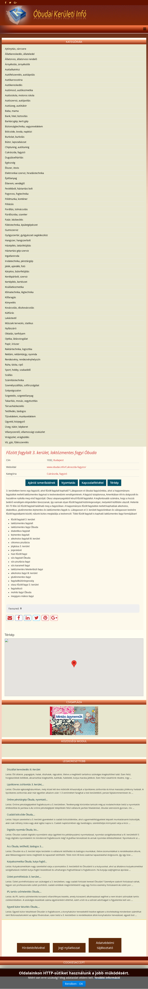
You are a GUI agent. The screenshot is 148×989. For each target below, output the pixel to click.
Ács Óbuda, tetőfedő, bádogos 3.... (25, 846)
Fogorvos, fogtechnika (17, 193)
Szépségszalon (13, 390)
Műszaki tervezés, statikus (19, 323)
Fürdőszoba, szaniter (16, 214)
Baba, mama (12, 110)
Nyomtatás (68, 482)
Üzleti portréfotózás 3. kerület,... (24, 876)
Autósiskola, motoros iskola (19, 95)
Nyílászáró (10, 328)
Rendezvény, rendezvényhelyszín (22, 359)
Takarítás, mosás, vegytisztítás (21, 400)
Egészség (10, 162)
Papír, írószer (12, 343)
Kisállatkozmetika (14, 286)
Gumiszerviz (11, 229)
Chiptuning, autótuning (17, 147)
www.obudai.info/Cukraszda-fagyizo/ (66, 467)
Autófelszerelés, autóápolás (20, 74)
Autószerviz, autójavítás (17, 100)
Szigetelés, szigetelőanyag (19, 395)
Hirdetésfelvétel (33, 948)
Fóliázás (9, 204)
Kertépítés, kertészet (16, 281)
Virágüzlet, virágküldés (17, 437)
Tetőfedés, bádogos (15, 411)
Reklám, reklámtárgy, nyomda (21, 354)
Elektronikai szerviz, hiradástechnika (24, 173)
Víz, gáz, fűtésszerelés (17, 442)
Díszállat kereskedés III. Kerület (23, 769)
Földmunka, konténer (16, 198)
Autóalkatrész (12, 69)
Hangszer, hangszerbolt (18, 240)
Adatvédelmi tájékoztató (105, 945)
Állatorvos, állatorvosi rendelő (21, 59)
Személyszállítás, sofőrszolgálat (22, 385)
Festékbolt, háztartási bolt (19, 188)
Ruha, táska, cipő (14, 364)
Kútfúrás (9, 312)
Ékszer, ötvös (12, 167)
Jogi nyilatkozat (69, 948)
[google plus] (15, 2)
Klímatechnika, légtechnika (19, 292)
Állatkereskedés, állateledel (19, 53)
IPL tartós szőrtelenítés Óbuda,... (24, 891)
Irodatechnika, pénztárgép (19, 261)
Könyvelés (10, 302)
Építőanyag (11, 178)
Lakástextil (10, 318)
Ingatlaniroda (12, 255)
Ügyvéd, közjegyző (15, 421)
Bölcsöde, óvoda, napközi (18, 131)
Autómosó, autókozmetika (19, 90)
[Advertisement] (74, 927)
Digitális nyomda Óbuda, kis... (22, 829)
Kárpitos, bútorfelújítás (17, 271)
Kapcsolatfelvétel (93, 482)
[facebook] (5, 2)
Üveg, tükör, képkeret (16, 426)
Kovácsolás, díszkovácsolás (19, 307)
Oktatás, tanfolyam (15, 333)
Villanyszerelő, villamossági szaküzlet (25, 431)
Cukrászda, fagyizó (15, 152)
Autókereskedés (13, 84)
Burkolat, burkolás (14, 136)
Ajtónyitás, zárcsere (15, 48)
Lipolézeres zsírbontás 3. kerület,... (25, 784)
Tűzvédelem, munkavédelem (20, 416)
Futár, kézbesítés (14, 219)
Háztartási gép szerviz (17, 250)
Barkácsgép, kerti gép (16, 121)
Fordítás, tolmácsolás (16, 209)
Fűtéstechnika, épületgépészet (21, 224)
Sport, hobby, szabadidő (18, 369)
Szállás (9, 374)
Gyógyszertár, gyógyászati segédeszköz (26, 235)
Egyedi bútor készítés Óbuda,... (23, 906)
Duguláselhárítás (14, 157)
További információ (107, 977)
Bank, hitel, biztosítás (16, 116)
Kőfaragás (10, 297)
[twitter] (10, 2)
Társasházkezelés (14, 406)
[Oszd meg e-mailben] (9, 618)
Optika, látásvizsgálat (16, 338)
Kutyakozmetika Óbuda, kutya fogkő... (27, 861)
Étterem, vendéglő (15, 183)
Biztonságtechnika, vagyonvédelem (24, 126)
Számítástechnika (14, 380)
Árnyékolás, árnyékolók (17, 64)
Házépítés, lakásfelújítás (18, 245)
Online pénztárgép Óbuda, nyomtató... (27, 799)
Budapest (58, 460)
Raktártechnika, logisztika (18, 349)
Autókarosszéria (14, 79)
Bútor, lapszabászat (15, 141)
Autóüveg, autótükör (16, 105)
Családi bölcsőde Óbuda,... (21, 814)
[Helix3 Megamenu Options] (143, 29)
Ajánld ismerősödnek (41, 482)
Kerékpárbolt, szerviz (16, 276)
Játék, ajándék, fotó (15, 266)
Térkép (114, 482)
